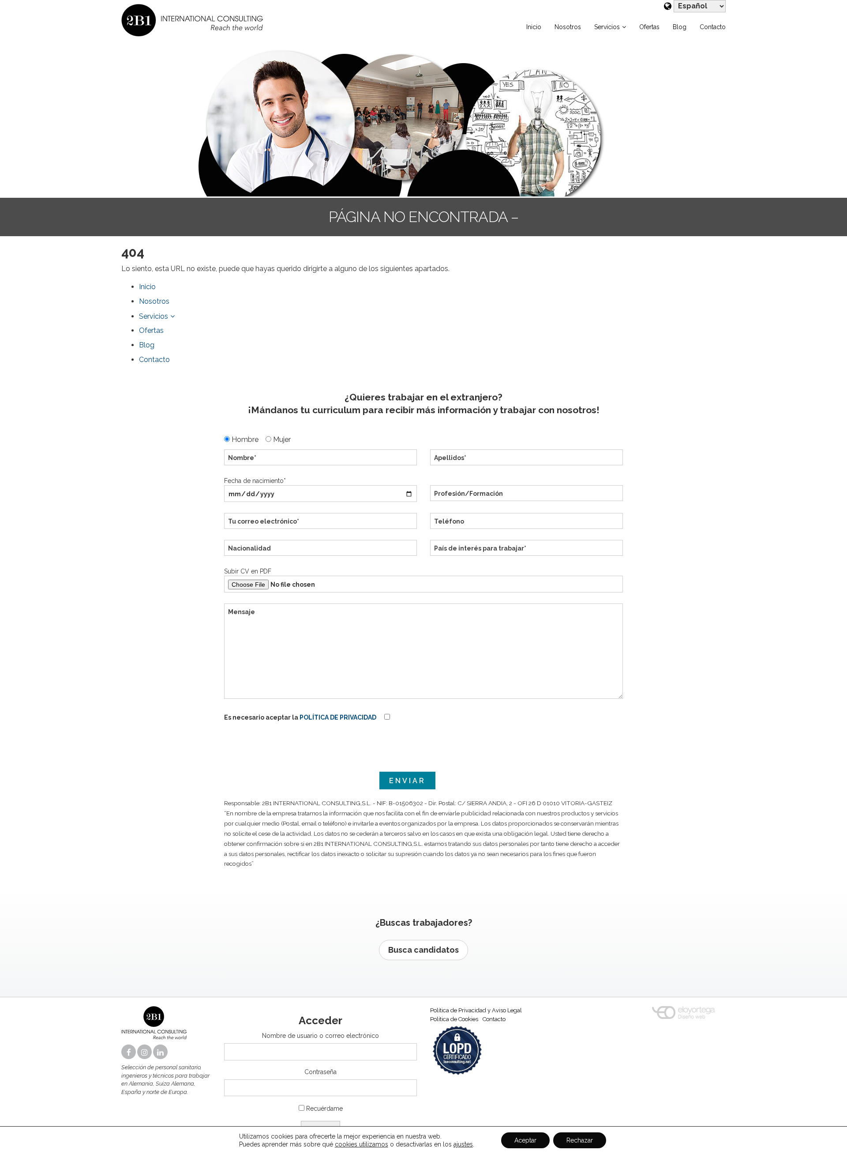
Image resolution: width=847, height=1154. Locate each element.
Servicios (607, 26)
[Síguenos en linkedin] (161, 1052)
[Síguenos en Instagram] (145, 1052)
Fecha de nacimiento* (255, 480)
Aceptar (525, 1140)
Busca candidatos (423, 949)
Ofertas (649, 26)
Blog (679, 26)
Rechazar (579, 1140)
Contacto (713, 26)
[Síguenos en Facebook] (129, 1052)
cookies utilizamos (361, 1144)
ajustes (463, 1144)
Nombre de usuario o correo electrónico (320, 1035)
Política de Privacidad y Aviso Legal (476, 1010)
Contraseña (320, 1071)
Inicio (533, 26)
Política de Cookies (454, 1019)
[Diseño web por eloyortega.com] (683, 1012)
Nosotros (568, 26)
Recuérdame (324, 1108)
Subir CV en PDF (247, 571)
